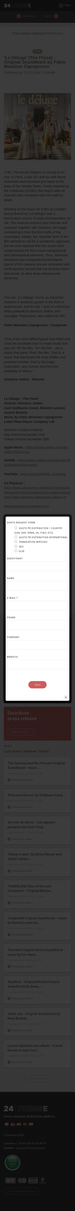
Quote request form (21, 523)
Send (37, 684)
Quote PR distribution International (43, 537)
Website (12, 657)
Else (22, 551)
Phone (11, 617)
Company (13, 637)
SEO (21, 546)
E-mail (12, 598)
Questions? (15, 558)
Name (10, 578)
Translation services (33, 542)
